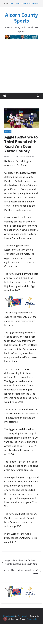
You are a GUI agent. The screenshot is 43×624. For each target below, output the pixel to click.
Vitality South (23, 616)
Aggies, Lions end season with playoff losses (21, 572)
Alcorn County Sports (21, 18)
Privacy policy (32, 619)
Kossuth (8, 132)
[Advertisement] (21, 69)
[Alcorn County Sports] (5, 96)
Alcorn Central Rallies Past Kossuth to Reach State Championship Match (24, 4)
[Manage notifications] (5, 619)
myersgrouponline (28, 156)
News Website (9, 616)
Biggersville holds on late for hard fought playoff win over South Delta (21, 562)
